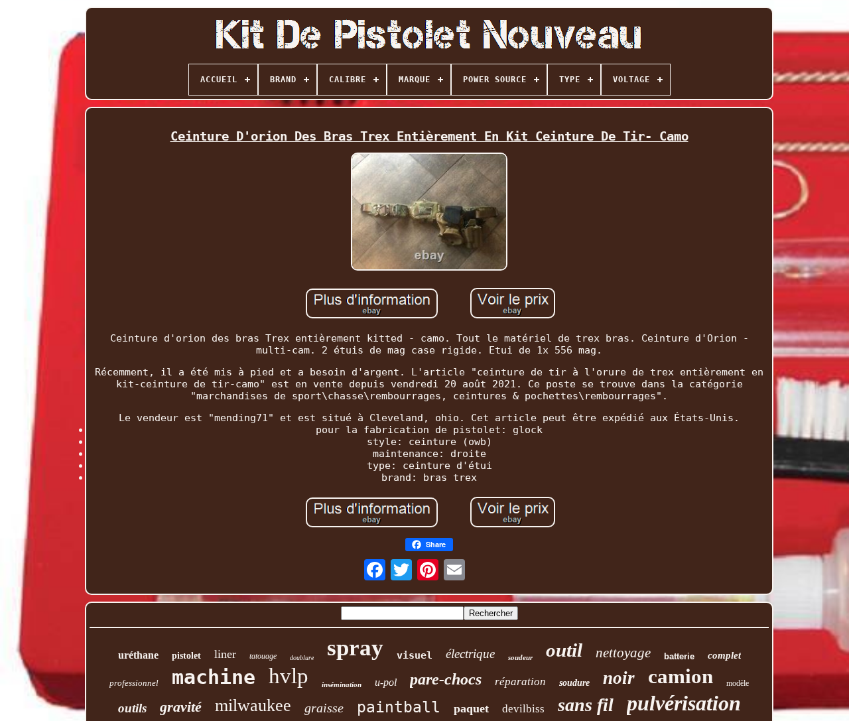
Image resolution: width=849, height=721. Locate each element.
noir (619, 678)
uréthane (138, 655)
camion (680, 676)
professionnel (134, 683)
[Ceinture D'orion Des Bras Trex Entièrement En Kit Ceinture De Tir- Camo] (429, 213)
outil (564, 650)
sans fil (586, 704)
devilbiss (523, 708)
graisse (324, 707)
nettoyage (623, 653)
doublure (302, 657)
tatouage (263, 656)
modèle (737, 683)
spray (355, 648)
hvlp (288, 676)
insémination (341, 684)
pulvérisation (684, 703)
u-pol (386, 682)
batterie (679, 656)
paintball (398, 707)
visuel (414, 655)
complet (724, 655)
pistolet (186, 656)
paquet (471, 708)
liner (225, 654)
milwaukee (253, 705)
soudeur (520, 657)
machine (213, 676)
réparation (520, 681)
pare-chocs (446, 679)
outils (132, 708)
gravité (181, 706)
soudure (574, 683)
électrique (470, 654)
